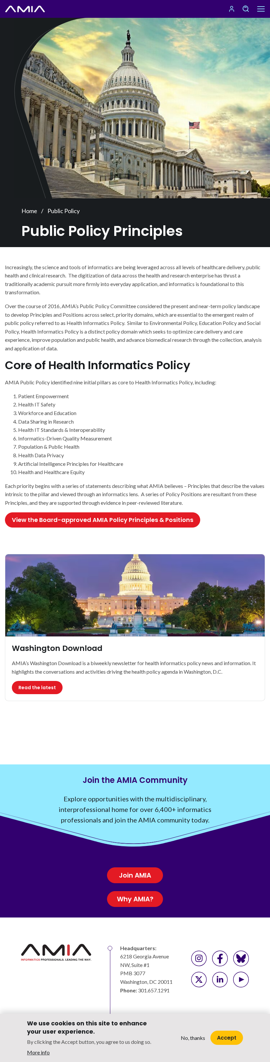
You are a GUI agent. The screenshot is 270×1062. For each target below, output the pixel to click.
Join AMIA (135, 875)
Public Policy (63, 210)
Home (29, 210)
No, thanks (193, 1038)
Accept (226, 1038)
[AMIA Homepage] (25, 9)
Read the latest (37, 687)
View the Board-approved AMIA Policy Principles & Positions (102, 520)
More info (38, 1052)
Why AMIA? (135, 899)
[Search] (245, 9)
